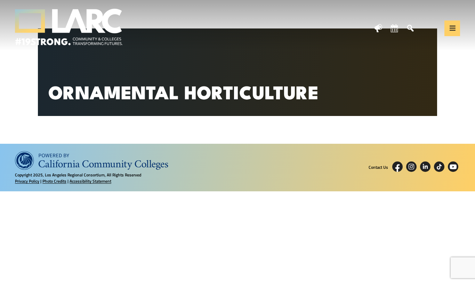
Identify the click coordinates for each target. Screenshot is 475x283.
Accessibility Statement (90, 181)
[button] (452, 28)
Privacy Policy (27, 181)
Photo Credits (54, 181)
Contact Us (378, 167)
